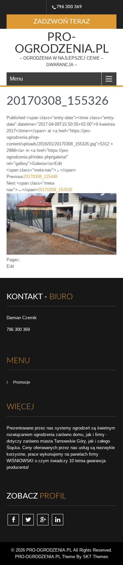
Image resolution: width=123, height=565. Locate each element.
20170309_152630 (55, 189)
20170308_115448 (40, 176)
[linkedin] (57, 519)
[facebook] (13, 519)
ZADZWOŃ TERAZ (61, 21)
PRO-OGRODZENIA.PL (62, 43)
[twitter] (28, 519)
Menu (16, 79)
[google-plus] (43, 519)
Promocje (21, 382)
